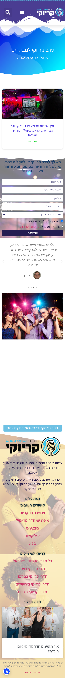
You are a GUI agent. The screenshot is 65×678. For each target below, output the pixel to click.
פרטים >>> (32, 141)
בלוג (32, 543)
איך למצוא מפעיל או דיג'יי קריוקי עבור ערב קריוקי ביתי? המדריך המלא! (32, 130)
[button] (22, 12)
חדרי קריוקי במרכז (32, 576)
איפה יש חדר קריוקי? (32, 520)
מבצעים (32, 528)
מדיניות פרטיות (32, 672)
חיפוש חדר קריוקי (32, 513)
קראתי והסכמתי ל (40, 226)
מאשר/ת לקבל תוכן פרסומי (45, 221)
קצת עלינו (32, 499)
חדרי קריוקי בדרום (32, 592)
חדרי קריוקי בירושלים (32, 584)
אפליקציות (32, 536)
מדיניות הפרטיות (29, 226)
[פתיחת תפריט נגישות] (6, 671)
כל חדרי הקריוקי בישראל (32, 561)
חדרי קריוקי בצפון (33, 569)
